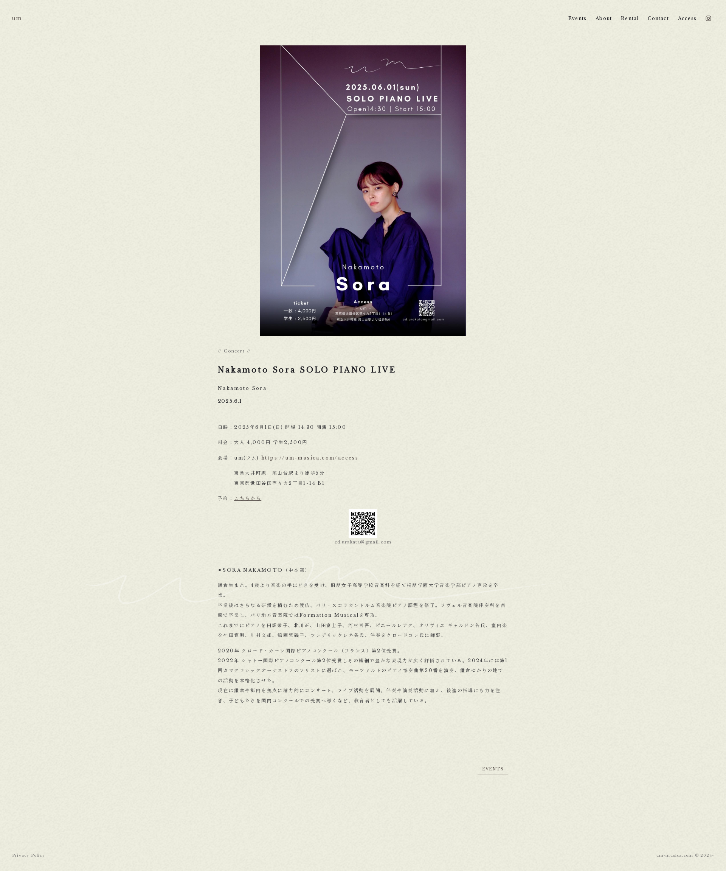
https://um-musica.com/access (309, 458)
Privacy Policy (28, 855)
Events (577, 18)
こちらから (247, 498)
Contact (658, 18)
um (17, 18)
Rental (630, 18)
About (604, 18)
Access (687, 18)
